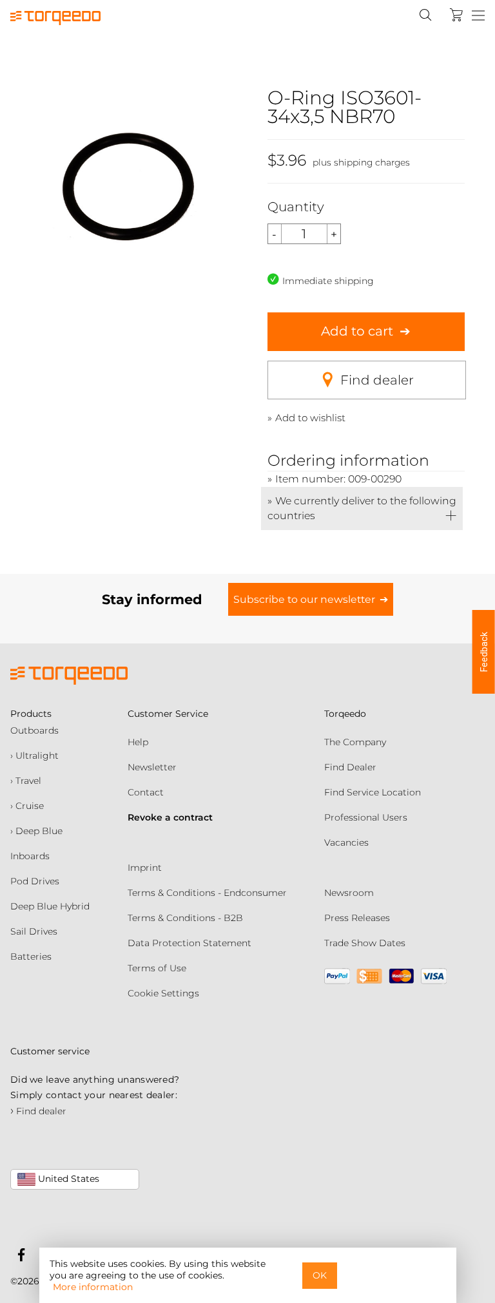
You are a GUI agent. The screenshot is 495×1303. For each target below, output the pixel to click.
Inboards (30, 856)
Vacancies (346, 842)
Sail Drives (33, 931)
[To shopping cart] (456, 14)
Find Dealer (350, 767)
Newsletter (152, 767)
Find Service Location (372, 792)
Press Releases (357, 918)
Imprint (145, 867)
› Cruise (27, 806)
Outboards (34, 730)
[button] (483, 652)
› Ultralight (34, 755)
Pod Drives (34, 881)
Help (138, 742)
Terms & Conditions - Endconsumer (207, 893)
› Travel (25, 780)
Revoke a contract (170, 817)
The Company (355, 742)
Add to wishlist (310, 418)
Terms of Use (157, 968)
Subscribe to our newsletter (304, 599)
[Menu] (478, 16)
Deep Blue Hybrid (50, 906)
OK (320, 1275)
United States (67, 1178)
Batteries (31, 956)
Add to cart (357, 331)
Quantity (295, 206)
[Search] (425, 14)
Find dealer (377, 380)
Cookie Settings (163, 993)
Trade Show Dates (364, 943)
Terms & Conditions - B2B (185, 918)
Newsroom (349, 893)
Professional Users (365, 817)
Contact (146, 792)
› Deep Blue (36, 831)
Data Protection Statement (189, 943)
